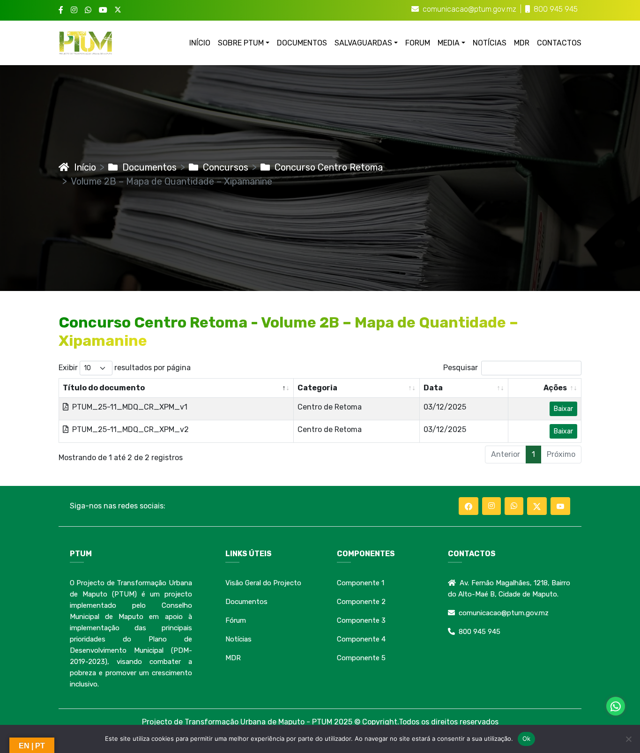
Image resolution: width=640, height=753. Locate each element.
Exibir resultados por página (125, 367)
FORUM (417, 42)
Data (433, 387)
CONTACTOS (559, 42)
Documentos (147, 167)
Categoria (317, 387)
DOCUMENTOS (302, 42)
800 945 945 (556, 9)
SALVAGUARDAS (363, 42)
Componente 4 (361, 639)
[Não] (628, 739)
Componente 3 (361, 620)
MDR (521, 42)
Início (82, 167)
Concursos (223, 167)
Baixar (563, 409)
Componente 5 (361, 658)
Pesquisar (460, 367)
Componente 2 (361, 601)
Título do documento (104, 387)
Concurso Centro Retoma (326, 167)
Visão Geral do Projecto (263, 583)
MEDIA (449, 42)
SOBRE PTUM (241, 42)
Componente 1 (360, 583)
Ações (555, 387)
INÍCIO (199, 42)
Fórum (235, 620)
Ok (526, 738)
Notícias (238, 639)
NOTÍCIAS (489, 42)
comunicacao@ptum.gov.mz (469, 9)
